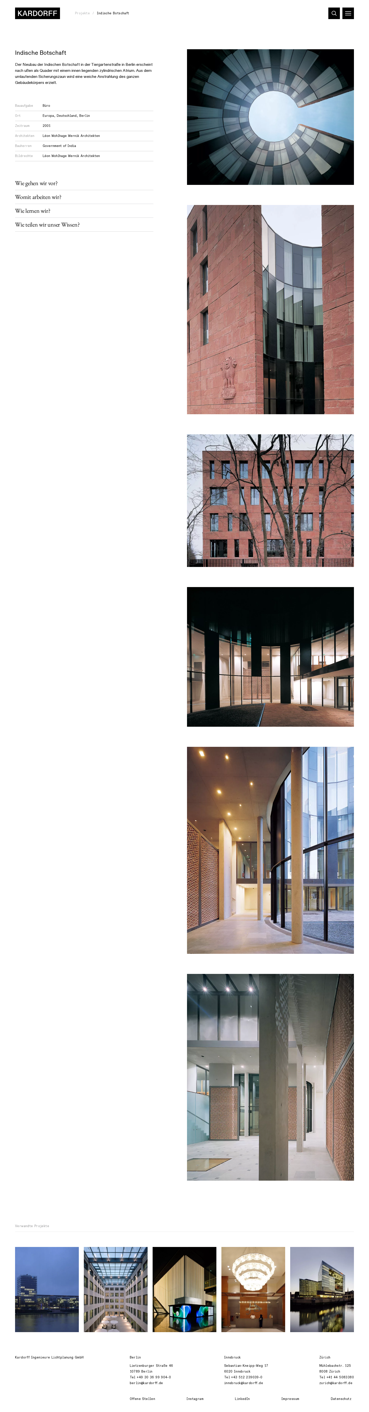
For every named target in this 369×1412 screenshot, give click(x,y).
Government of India (59, 146)
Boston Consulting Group (109, 1253)
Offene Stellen (142, 1399)
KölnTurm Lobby (169, 1253)
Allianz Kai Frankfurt (37, 1253)
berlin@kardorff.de (146, 1383)
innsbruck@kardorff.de (243, 1383)
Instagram (195, 1399)
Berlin (84, 116)
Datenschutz (341, 1399)
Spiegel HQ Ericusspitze (315, 1253)
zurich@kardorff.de (335, 1383)
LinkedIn (242, 1399)
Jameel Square (238, 1253)
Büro (46, 105)
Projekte (82, 13)
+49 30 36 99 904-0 (154, 1377)
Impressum (290, 1399)
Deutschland (67, 116)
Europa (48, 116)
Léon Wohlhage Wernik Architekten (71, 136)
